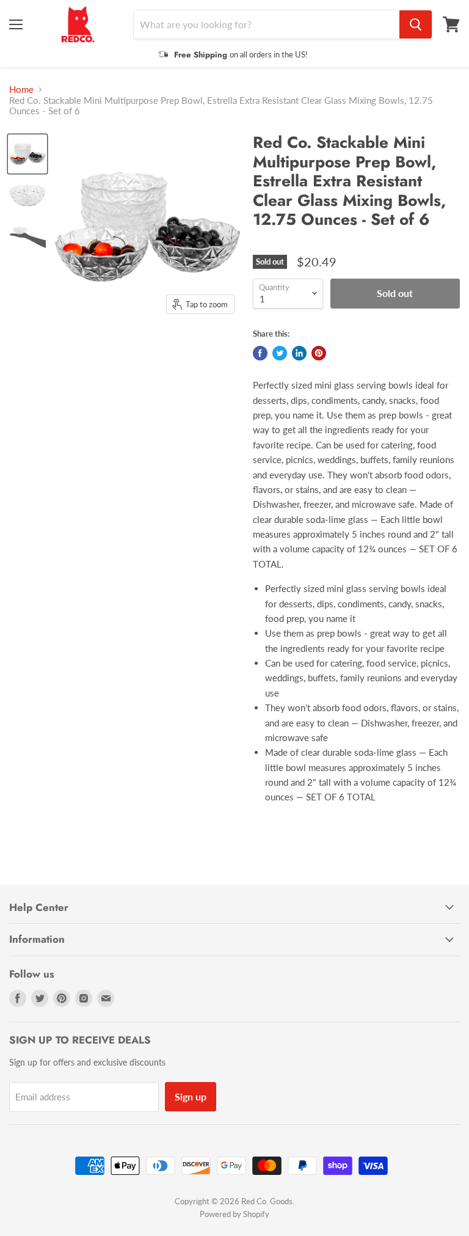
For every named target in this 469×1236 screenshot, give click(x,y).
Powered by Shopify (234, 1214)
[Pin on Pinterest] (318, 353)
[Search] (415, 24)
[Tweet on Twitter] (279, 353)
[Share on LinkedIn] (299, 353)
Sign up (190, 1096)
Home (21, 89)
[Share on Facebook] (260, 353)
